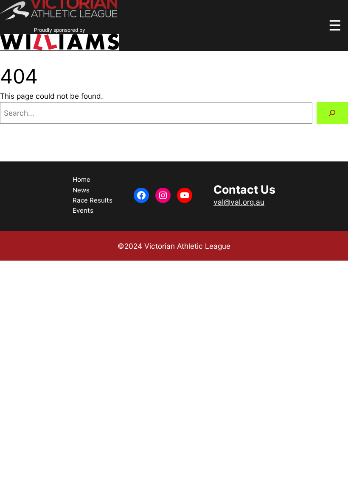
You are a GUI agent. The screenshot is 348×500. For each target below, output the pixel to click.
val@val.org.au (238, 201)
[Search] (332, 113)
